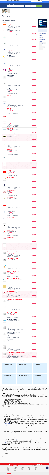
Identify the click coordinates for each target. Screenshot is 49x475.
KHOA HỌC (29, 468)
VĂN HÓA (22, 468)
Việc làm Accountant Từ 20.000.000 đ (38, 370)
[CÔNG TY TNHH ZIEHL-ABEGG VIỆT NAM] (4, 90)
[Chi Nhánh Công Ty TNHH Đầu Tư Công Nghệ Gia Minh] (4, 96)
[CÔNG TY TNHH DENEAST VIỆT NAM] (4, 77)
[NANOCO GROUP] (4, 110)
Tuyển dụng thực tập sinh (7, 423)
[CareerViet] (39, 464)
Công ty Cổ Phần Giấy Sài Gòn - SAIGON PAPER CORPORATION (14, 279)
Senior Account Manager (10, 217)
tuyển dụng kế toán (43, 391)
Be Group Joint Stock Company (11, 56)
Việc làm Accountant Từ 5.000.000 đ (38, 366)
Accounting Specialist (10, 121)
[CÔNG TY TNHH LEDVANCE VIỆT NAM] (4, 24)
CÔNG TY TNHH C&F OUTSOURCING (11, 231)
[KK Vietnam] (4, 123)
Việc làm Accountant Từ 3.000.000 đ (38, 365)
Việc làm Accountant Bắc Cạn (21, 370)
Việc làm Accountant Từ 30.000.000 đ (38, 371)
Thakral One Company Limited (10, 218)
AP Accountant (9, 101)
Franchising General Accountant (11, 190)
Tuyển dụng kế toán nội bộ (7, 425)
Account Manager (9, 95)
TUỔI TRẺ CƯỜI (18, 0)
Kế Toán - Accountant (10, 210)
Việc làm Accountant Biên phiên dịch (7, 371)
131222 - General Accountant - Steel (12, 251)
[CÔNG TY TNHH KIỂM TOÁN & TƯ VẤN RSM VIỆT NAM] (4, 320)
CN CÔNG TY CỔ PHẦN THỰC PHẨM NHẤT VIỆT (12, 292)
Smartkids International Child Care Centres (12, 129)
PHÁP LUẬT (8, 470)
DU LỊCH (15, 470)
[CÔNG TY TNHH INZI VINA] (4, 136)
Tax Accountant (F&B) (10, 339)
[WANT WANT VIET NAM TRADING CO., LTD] (4, 198)
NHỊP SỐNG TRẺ (22, 467)
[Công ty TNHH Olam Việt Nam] (4, 70)
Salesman (41, 41)
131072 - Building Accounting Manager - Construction (15, 352)
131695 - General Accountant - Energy (12, 258)
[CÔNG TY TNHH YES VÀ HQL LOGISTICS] (4, 238)
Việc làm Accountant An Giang (21, 367)
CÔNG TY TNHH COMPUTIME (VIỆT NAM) (12, 150)
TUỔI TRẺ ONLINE (8, 0)
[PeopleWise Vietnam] (4, 225)
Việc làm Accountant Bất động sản (7, 370)
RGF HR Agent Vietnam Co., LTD (11, 252)
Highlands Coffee (9, 191)
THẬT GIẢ (36, 469)
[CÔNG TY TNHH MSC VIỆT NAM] (4, 286)
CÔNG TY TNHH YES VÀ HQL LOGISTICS (11, 238)
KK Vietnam (8, 122)
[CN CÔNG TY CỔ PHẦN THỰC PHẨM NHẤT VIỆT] (4, 293)
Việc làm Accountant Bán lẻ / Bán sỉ (7, 368)
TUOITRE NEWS (15, 0)
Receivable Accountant (10, 177)
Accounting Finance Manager (12, 223)
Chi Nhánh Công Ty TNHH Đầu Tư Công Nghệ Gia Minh (13, 96)
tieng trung (41, 43)
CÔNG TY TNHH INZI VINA (10, 136)
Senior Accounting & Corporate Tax (12, 319)
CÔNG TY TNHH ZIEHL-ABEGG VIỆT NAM (12, 89)
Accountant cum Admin (10, 230)
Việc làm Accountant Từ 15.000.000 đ (38, 369)
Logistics (41, 45)
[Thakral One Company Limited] (4, 218)
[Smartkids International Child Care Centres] (4, 130)
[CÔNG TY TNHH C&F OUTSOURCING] (4, 232)
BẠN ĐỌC (36, 468)
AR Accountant (9, 55)
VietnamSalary (24, 452)
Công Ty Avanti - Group (9, 178)
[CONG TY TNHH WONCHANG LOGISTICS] (4, 50)
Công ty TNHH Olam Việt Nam (10, 69)
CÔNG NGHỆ (15, 468)
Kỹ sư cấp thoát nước (42, 39)
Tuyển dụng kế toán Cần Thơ (7, 440)
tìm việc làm (8, 391)
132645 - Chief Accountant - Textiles (12, 312)
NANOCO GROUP (9, 109)
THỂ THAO (29, 467)
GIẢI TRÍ (22, 469)
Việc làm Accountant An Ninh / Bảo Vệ (7, 365)
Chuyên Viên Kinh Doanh (43, 33)
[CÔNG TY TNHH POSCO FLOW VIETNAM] (4, 157)
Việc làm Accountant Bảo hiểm (6, 369)
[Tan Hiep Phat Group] (4, 185)
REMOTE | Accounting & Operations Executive (13, 332)
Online (44, 43)
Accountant (8, 22)
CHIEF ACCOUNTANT (10, 128)
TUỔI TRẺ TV (12, 0)
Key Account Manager (11, 197)
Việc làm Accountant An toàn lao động (7, 366)
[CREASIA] (4, 116)
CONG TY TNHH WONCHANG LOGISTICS (12, 49)
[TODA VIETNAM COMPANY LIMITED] (4, 37)
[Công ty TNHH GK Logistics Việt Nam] (4, 212)
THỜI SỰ (8, 468)
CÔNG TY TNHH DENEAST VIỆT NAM (11, 76)
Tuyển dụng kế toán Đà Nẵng (7, 438)
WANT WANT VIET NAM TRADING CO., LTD (12, 198)
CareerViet (32, 391)
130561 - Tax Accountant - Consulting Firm (13, 345)
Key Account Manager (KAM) (11, 291)
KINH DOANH (15, 467)
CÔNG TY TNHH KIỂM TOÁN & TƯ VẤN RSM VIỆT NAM (13, 320)
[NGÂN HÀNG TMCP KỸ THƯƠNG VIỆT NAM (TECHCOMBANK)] (4, 245)
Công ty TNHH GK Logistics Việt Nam (11, 211)
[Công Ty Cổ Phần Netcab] (4, 164)
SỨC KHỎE (29, 469)
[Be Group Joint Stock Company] (4, 57)
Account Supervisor (10, 115)
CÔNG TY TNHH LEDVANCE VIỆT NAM (11, 23)
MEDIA (7, 467)
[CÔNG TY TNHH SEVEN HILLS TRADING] (4, 43)
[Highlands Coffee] (4, 192)
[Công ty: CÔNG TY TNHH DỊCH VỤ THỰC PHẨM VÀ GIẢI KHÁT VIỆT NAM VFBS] (4, 340)
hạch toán (16, 439)
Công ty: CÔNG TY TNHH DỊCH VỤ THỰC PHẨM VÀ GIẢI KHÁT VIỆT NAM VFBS (16, 340)
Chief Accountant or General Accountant (13, 42)
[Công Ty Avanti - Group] (4, 178)
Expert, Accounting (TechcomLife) (12, 243)
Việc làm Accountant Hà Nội (21, 365)
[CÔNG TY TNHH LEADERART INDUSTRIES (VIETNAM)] (4, 31)
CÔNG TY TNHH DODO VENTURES (11, 333)
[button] (23, 360)
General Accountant (10, 48)
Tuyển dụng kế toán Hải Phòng (7, 442)
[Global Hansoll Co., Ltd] (4, 63)
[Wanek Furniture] (4, 83)
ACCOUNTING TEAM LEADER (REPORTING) (13, 278)
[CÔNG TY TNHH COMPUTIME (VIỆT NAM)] (4, 151)
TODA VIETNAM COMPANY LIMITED (11, 37)
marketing (41, 35)
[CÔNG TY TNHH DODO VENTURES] (4, 334)
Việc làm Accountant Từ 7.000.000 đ (38, 367)
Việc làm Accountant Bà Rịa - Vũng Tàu (22, 368)
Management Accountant (10, 75)
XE (14, 469)
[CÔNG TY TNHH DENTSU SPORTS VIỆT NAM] (4, 144)
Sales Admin (41, 37)
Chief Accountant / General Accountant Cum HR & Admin (15, 156)
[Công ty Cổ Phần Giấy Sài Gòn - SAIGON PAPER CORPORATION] (4, 279)
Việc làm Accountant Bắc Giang (21, 371)
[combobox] (15, 6)
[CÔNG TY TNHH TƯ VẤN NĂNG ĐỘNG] (4, 266)
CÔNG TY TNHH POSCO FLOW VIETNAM (11, 157)
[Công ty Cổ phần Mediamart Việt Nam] (4, 172)
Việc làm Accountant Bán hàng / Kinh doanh (8, 367)
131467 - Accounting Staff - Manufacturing (13, 271)
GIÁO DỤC (36, 467)
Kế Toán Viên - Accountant (11, 237)
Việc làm (3, 387)
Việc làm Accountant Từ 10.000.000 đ (38, 368)
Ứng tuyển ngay (33, 33)
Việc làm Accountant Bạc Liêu (21, 369)
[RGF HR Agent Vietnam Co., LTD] (4, 253)
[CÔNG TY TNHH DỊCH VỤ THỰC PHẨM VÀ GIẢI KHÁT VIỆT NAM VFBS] (4, 307)
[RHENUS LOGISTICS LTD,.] (4, 103)
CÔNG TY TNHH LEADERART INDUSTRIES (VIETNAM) (13, 30)
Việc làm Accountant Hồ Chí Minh (22, 366)
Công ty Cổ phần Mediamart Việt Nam (11, 171)
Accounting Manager (10, 170)
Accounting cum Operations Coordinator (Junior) (14, 299)
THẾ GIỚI (8, 469)
